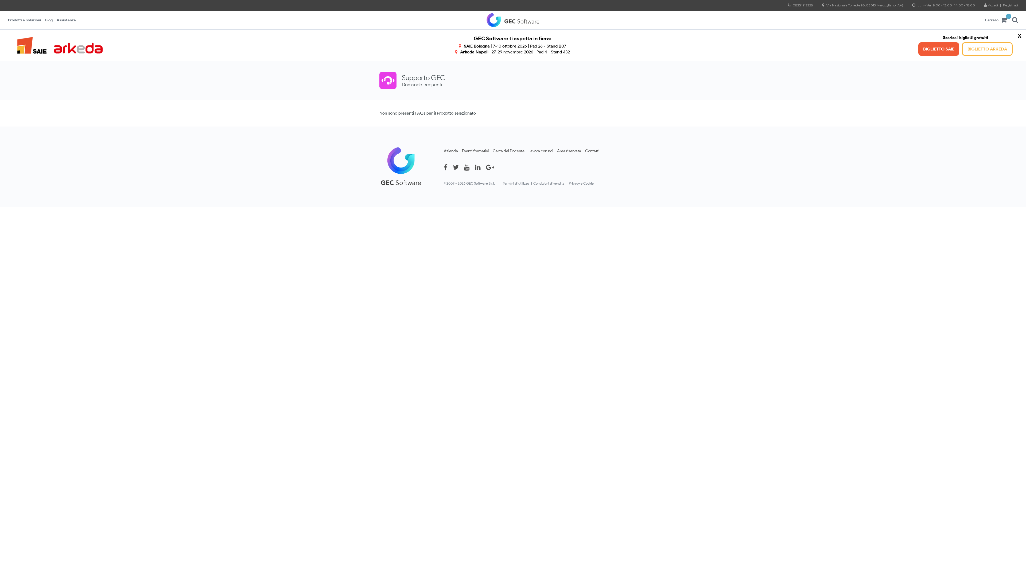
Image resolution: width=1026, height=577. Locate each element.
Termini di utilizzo (516, 183)
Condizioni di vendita (549, 183)
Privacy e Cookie (581, 183)
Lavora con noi (540, 150)
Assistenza (66, 20)
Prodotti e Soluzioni (24, 20)
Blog (49, 20)
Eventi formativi (475, 150)
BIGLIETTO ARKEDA (987, 49)
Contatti (592, 150)
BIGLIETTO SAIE (938, 49)
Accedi (993, 5)
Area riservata (569, 150)
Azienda (451, 150)
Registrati (1010, 5)
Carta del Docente (508, 150)
